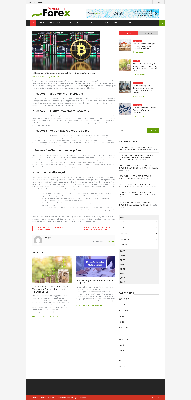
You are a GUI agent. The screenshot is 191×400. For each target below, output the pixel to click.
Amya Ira (56, 77)
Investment (104, 23)
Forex (91, 23)
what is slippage (81, 86)
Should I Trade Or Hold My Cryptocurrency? (49, 228)
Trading (128, 23)
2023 (122, 260)
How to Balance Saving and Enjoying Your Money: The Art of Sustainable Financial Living (50, 289)
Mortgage (137, 41)
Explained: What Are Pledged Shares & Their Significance (95, 228)
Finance (79, 23)
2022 (122, 264)
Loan (116, 23)
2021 (122, 269)
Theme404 (44, 398)
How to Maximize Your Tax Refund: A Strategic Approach (144, 110)
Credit (68, 23)
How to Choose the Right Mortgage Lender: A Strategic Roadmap (144, 46)
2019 (122, 277)
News (121, 345)
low (78, 196)
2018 (122, 282)
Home (41, 23)
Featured (137, 105)
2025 (122, 251)
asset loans (122, 366)
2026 (122, 217)
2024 (122, 255)
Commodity (54, 23)
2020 (122, 273)
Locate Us (158, 2)
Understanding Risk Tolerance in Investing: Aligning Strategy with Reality (143, 89)
